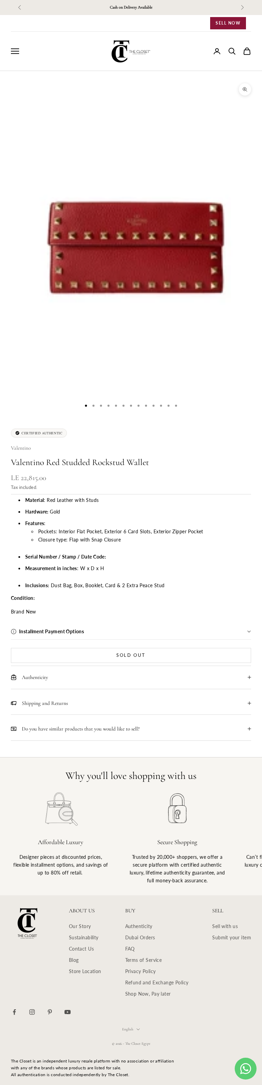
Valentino (21, 448)
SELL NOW (228, 23)
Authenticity (138, 926)
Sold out (131, 655)
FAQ (130, 949)
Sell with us (225, 926)
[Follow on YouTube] (67, 1012)
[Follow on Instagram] (32, 1012)
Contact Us (81, 949)
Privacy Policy (140, 971)
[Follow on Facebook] (14, 1012)
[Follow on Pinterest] (49, 1012)
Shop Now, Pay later (148, 994)
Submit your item (231, 937)
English (127, 1029)
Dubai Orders (140, 937)
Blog (74, 960)
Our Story (80, 926)
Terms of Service (143, 960)
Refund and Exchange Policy (157, 982)
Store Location (85, 971)
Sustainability (84, 937)
